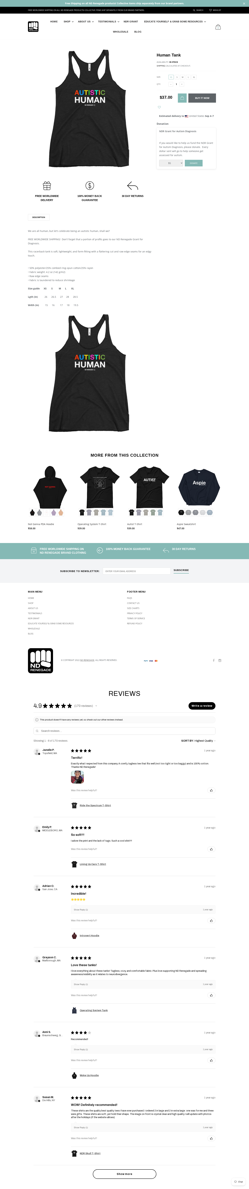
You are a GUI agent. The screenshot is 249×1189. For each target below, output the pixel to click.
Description (38, 217)
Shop (67, 21)
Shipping (161, 65)
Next (228, 496)
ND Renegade (87, 660)
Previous (20, 496)
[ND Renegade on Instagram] (220, 661)
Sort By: (187, 740)
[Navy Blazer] (39, 512)
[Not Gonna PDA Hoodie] (50, 491)
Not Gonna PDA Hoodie (41, 524)
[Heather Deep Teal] (103, 512)
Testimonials (107, 21)
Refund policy (134, 623)
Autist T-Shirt (134, 524)
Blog (137, 31)
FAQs (129, 598)
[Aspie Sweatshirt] (199, 491)
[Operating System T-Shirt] (100, 491)
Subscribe (181, 570)
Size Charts (133, 608)
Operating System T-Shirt (92, 524)
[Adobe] (61, 512)
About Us (84, 21)
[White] (46, 512)
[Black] (32, 512)
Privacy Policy (134, 613)
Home (53, 21)
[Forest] (153, 512)
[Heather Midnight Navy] (89, 512)
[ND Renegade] (42, 660)
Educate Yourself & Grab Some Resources (173, 21)
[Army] (96, 512)
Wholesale (120, 31)
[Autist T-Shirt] (149, 491)
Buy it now (202, 98)
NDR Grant (131, 21)
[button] (96, 706)
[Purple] (53, 512)
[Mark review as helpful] (211, 790)
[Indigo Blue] (209, 512)
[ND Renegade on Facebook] (213, 661)
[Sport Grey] (202, 512)
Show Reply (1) (81, 910)
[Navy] (195, 512)
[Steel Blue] (110, 512)
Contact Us (133, 603)
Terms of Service (136, 618)
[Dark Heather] (188, 512)
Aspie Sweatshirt (186, 524)
